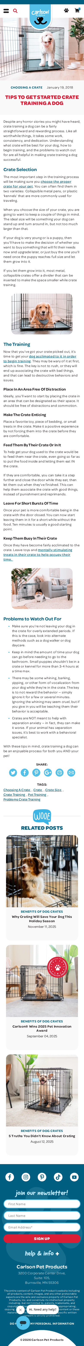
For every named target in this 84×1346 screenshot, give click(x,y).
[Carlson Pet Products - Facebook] (9, 1177)
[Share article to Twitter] (13, 775)
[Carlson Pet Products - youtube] (74, 1177)
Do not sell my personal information (42, 1323)
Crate (38, 790)
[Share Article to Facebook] (25, 775)
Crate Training (14, 794)
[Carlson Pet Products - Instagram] (26, 1177)
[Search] (15, 11)
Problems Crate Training (21, 799)
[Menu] (6, 11)
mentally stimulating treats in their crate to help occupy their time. (38, 554)
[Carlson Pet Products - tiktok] (58, 1177)
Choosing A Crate (17, 790)
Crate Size (53, 790)
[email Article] (71, 775)
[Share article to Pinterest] (36, 775)
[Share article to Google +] (48, 775)
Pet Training (37, 794)
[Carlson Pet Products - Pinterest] (42, 1177)
